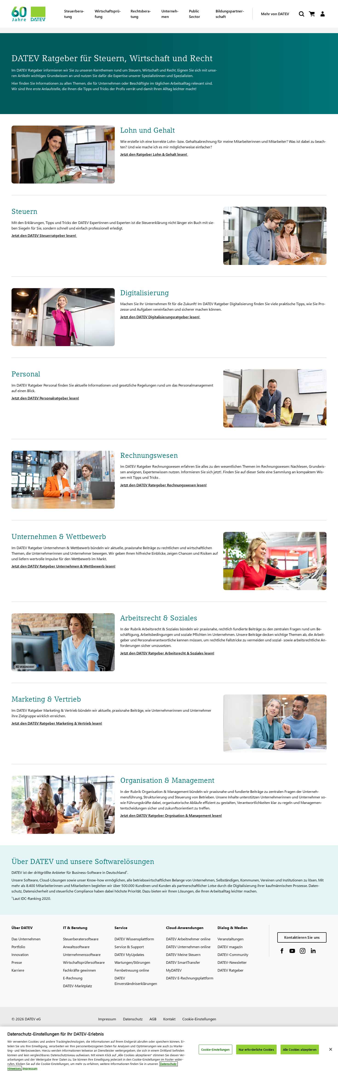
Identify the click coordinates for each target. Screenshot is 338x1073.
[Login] (322, 14)
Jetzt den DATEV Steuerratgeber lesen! (44, 235)
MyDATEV (174, 970)
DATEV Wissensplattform (134, 938)
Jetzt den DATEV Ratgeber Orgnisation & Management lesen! (171, 815)
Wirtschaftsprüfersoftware (84, 962)
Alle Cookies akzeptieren (299, 1049)
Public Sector (194, 14)
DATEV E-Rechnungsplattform (189, 977)
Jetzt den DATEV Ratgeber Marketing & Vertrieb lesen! (56, 723)
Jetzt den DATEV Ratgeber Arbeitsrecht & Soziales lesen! (167, 653)
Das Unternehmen (25, 938)
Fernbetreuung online (132, 970)
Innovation (20, 954)
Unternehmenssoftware (81, 954)
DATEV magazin (230, 946)
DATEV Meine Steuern (183, 954)
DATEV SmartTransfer (183, 962)
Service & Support (129, 946)
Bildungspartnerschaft (230, 14)
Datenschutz (133, 1018)
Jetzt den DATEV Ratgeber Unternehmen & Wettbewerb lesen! (63, 566)
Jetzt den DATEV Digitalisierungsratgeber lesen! (160, 316)
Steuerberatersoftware (80, 938)
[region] (169, 1050)
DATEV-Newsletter (232, 962)
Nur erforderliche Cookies (256, 1049)
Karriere (17, 970)
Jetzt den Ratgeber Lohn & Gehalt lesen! (154, 154)
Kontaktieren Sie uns (302, 937)
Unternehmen (169, 14)
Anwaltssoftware (76, 946)
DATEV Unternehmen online (188, 946)
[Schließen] (331, 1049)
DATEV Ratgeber (230, 970)
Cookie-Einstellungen (199, 1018)
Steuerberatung (74, 14)
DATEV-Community (233, 954)
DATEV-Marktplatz (77, 985)
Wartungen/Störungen (132, 962)
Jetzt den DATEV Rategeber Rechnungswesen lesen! (163, 484)
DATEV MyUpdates (129, 954)
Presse (16, 962)
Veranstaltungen (230, 938)
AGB (152, 1018)
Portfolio (18, 946)
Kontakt (169, 1018)
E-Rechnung (72, 977)
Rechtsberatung (141, 14)
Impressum (107, 1018)
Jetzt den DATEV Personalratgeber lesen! (45, 398)
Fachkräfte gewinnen (79, 970)
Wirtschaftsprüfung (108, 14)
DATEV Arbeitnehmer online (188, 938)
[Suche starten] (301, 14)
